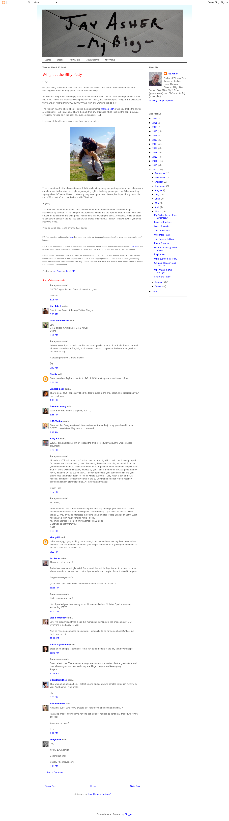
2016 (155, 140)
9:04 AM (54, 335)
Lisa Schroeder (58, 617)
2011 (155, 161)
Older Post (135, 786)
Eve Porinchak (57, 703)
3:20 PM (54, 450)
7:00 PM (54, 552)
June (157, 198)
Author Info (75, 60)
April (157, 207)
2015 (155, 144)
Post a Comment (55, 772)
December (160, 173)
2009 (155, 169)
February (159, 282)
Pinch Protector (161, 243)
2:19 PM (54, 432)
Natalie (53, 374)
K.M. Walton (56, 421)
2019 (155, 127)
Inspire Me (159, 254)
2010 (155, 165)
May (157, 203)
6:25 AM (54, 314)
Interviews (110, 60)
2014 (155, 148)
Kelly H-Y (55, 438)
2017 (155, 135)
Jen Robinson (57, 389)
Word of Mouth (161, 226)
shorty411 (55, 537)
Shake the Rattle (162, 276)
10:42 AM (54, 611)
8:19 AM (54, 766)
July (157, 194)
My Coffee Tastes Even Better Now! (165, 216)
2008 (155, 291)
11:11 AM (54, 638)
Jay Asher (55, 558)
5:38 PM (54, 697)
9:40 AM (54, 368)
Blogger (128, 814)
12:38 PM (54, 673)
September (160, 186)
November (160, 177)
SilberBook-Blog (58, 680)
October (159, 182)
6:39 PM (54, 531)
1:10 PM (54, 400)
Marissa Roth (107, 109)
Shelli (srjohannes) (60, 644)
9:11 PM (54, 733)
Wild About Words (59, 320)
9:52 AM (54, 382)
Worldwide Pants (162, 235)
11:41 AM (54, 653)
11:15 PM (54, 587)
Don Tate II (55, 306)
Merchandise (93, 60)
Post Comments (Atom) (99, 794)
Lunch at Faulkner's (163, 222)
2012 (155, 157)
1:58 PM (54, 414)
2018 (155, 131)
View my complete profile (161, 100)
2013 (155, 152)
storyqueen (56, 739)
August (159, 190)
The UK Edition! (162, 230)
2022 (155, 118)
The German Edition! (164, 239)
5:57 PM (54, 492)
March (158, 211)
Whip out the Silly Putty (165, 259)
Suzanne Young (58, 406)
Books (60, 60)
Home (48, 60)
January (159, 286)
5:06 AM (54, 299)
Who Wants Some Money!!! (163, 271)
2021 (155, 123)
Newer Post (50, 786)
